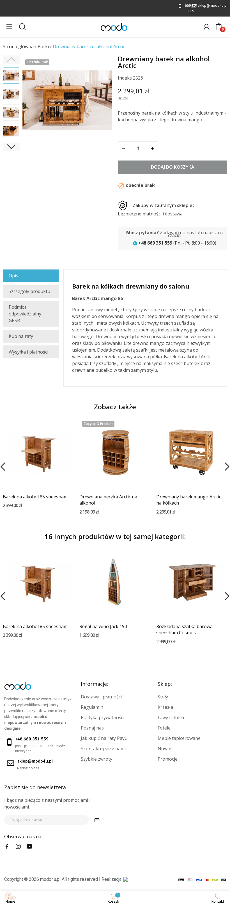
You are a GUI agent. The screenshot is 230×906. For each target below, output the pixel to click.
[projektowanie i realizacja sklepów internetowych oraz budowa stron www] (125, 879)
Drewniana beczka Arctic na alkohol (108, 500)
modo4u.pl (50, 879)
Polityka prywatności (102, 717)
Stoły (163, 697)
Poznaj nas (92, 728)
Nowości (167, 748)
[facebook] (7, 847)
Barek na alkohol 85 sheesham (35, 497)
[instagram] (18, 847)
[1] (97, 820)
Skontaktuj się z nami (103, 748)
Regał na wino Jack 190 (103, 626)
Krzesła (165, 707)
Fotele (164, 728)
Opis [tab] (13, 276)
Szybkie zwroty (96, 759)
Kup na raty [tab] (21, 336)
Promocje (168, 759)
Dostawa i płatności (101, 697)
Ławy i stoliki (171, 717)
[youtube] (29, 847)
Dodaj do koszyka (172, 167)
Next (101, 101)
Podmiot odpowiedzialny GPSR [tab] (25, 314)
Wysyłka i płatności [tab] (28, 352)
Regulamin (92, 707)
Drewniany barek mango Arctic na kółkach (188, 500)
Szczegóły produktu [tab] (29, 291)
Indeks (125, 78)
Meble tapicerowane (179, 738)
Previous (34, 101)
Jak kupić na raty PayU (104, 738)
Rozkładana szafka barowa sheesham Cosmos (184, 629)
